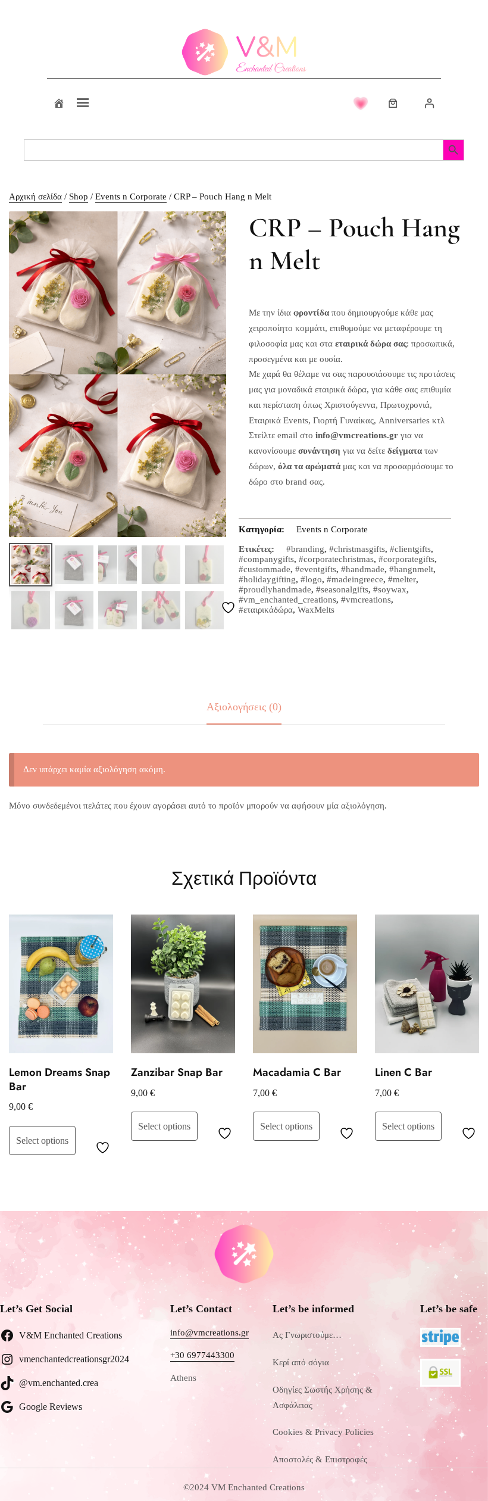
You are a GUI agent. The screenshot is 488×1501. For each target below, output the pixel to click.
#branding (305, 549)
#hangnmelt (411, 569)
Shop (78, 196)
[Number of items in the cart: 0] (393, 103)
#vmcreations (366, 599)
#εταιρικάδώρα (266, 609)
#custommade (264, 569)
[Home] (59, 103)
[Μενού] (83, 103)
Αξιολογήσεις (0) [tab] (244, 707)
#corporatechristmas (336, 559)
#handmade (362, 569)
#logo (311, 579)
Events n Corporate (131, 196)
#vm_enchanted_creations (287, 599)
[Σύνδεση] (429, 103)
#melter (402, 579)
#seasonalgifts (342, 589)
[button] (205, 232)
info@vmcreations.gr (209, 1332)
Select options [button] (42, 1140)
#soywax (389, 589)
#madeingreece (355, 579)
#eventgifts (315, 569)
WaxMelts (316, 609)
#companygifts (266, 559)
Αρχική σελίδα (35, 196)
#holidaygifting (267, 579)
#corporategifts (406, 559)
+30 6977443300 (202, 1355)
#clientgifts (410, 549)
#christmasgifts (357, 549)
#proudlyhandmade (275, 589)
